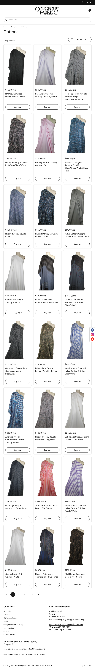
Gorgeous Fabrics (26, 665)
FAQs (5, 621)
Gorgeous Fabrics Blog (13, 624)
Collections (14, 27)
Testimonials (8, 628)
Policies (6, 614)
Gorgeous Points (10, 618)
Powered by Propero (43, 665)
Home (5, 27)
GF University (9, 634)
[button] (89, 11)
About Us (7, 611)
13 (33, 594)
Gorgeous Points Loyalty (20, 654)
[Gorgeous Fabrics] (47, 11)
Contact (6, 631)
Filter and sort (80, 39)
